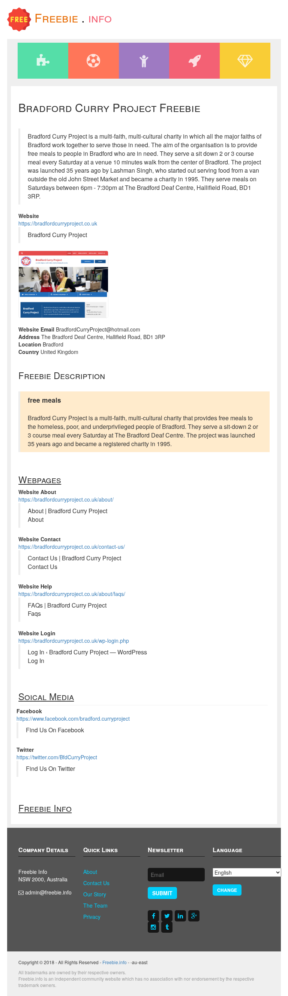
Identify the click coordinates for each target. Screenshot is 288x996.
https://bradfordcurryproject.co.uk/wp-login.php (73, 640)
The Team (95, 905)
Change (227, 890)
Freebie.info (114, 962)
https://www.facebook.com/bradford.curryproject (73, 718)
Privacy (91, 916)
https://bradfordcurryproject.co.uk (57, 223)
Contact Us (96, 883)
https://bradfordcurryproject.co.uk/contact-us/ (71, 546)
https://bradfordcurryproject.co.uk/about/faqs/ (71, 593)
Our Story (94, 894)
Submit (162, 893)
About (90, 871)
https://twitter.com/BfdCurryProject (56, 757)
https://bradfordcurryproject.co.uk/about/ (66, 499)
